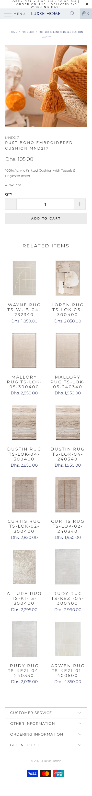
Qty (8, 194)
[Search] (74, 13)
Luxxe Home (46, 13)
